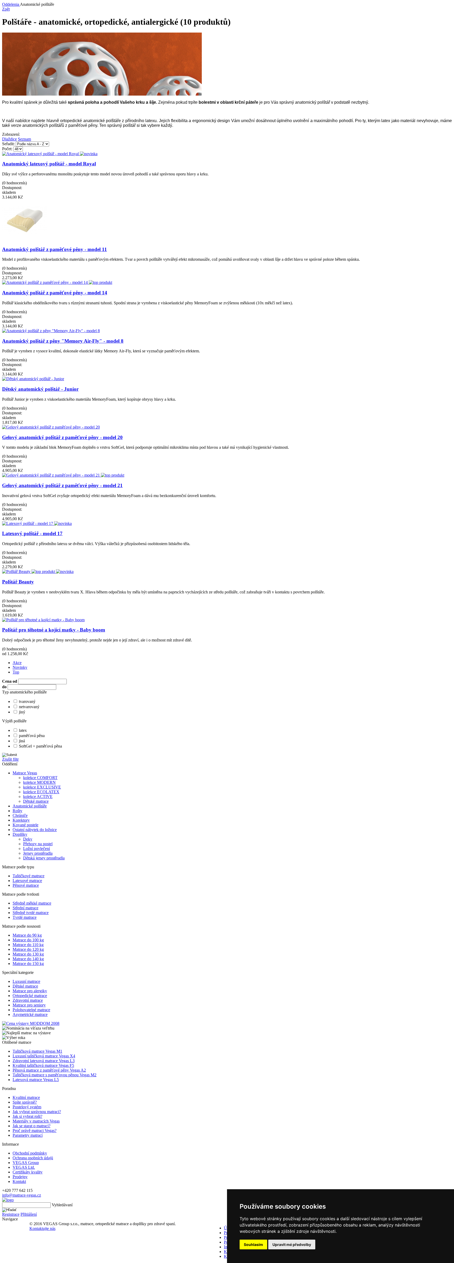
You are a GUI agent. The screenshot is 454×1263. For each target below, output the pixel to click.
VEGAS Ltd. (24, 1167)
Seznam (24, 139)
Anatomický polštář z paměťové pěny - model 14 (54, 292)
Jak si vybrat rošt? (27, 1116)
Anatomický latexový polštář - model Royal (49, 163)
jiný (22, 712)
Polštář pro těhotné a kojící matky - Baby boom (53, 630)
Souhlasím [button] (253, 1244)
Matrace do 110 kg (28, 944)
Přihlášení (28, 1214)
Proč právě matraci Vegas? (34, 1130)
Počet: (7, 149)
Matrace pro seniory (29, 1005)
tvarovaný (27, 701)
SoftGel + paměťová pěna (40, 746)
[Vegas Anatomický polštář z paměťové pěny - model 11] (24, 240)
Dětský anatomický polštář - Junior (40, 389)
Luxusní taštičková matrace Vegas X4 (44, 1056)
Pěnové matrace (26, 885)
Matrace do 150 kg (28, 963)
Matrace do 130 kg (28, 954)
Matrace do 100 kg (28, 940)
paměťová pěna (32, 735)
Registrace (10, 1214)
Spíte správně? (25, 1102)
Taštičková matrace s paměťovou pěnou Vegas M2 (54, 1075)
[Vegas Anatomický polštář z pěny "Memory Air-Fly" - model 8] (51, 330)
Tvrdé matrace (25, 917)
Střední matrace (25, 908)
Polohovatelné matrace (31, 1010)
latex (23, 730)
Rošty (17, 810)
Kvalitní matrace (26, 1097)
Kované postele (25, 825)
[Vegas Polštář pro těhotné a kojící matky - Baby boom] (43, 620)
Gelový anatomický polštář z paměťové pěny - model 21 (62, 485)
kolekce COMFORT (40, 777)
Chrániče (20, 815)
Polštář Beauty (18, 581)
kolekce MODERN (39, 782)
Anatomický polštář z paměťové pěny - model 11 (54, 249)
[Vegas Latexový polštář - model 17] (37, 523)
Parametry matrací (28, 1135)
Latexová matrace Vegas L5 (36, 1079)
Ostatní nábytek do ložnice (35, 829)
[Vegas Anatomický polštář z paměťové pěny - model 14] (57, 282)
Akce (17, 662)
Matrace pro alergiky (30, 991)
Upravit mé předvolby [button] (291, 1244)
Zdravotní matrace (28, 1000)
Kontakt (19, 1181)
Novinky (20, 667)
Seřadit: (8, 144)
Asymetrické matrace (30, 1014)
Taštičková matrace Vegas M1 (37, 1051)
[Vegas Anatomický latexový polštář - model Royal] (49, 154)
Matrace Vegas (25, 773)
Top (16, 672)
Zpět (6, 9)
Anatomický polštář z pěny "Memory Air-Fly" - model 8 (62, 341)
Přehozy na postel (38, 844)
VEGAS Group (26, 1162)
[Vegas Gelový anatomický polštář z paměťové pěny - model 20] (51, 427)
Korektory (21, 820)
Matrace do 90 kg (27, 935)
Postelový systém (27, 1107)
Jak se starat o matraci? (31, 1126)
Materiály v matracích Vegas (36, 1121)
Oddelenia (11, 4)
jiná (22, 741)
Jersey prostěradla (38, 853)
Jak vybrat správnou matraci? (37, 1111)
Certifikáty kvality (28, 1172)
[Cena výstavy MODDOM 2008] (30, 1023)
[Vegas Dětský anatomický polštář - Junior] (33, 379)
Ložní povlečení (36, 848)
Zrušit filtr (10, 759)
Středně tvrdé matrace (31, 912)
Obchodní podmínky (30, 1153)
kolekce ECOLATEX (41, 792)
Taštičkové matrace (28, 876)
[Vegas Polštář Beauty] (38, 571)
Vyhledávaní (62, 1205)
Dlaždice (9, 139)
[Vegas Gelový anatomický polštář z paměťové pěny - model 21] (63, 475)
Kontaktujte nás (42, 1228)
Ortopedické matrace (30, 995)
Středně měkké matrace (32, 903)
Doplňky (20, 834)
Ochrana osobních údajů (33, 1158)
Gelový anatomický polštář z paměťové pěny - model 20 (62, 437)
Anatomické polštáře (30, 806)
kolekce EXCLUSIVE (42, 787)
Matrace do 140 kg (28, 959)
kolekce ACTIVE (38, 796)
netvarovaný (29, 706)
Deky (27, 839)
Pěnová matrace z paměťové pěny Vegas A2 (49, 1070)
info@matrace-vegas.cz (21, 1195)
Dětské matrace (36, 801)
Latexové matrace (27, 880)
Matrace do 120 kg (28, 949)
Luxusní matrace (26, 981)
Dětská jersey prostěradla (44, 858)
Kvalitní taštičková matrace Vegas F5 (43, 1065)
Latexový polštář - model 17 (32, 533)
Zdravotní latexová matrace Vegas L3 (44, 1060)
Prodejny (20, 1177)
